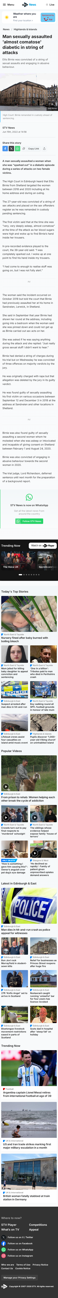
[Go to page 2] (24, 574)
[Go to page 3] (26, 574)
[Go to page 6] (33, 574)
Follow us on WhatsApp (20, 1249)
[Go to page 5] (31, 574)
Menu (10, 4)
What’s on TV (10, 1229)
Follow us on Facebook (20, 1243)
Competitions (38, 1224)
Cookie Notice (22, 1268)
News (6, 29)
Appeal (34, 1229)
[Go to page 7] (36, 574)
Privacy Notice (40, 1264)
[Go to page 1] (20, 574)
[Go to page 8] (38, 574)
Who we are (7, 1264)
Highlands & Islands (25, 29)
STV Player (8, 1224)
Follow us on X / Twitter (20, 1237)
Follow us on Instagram (20, 1255)
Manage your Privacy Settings (20, 1277)
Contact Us (7, 1268)
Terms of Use (23, 1264)
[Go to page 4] (29, 574)
